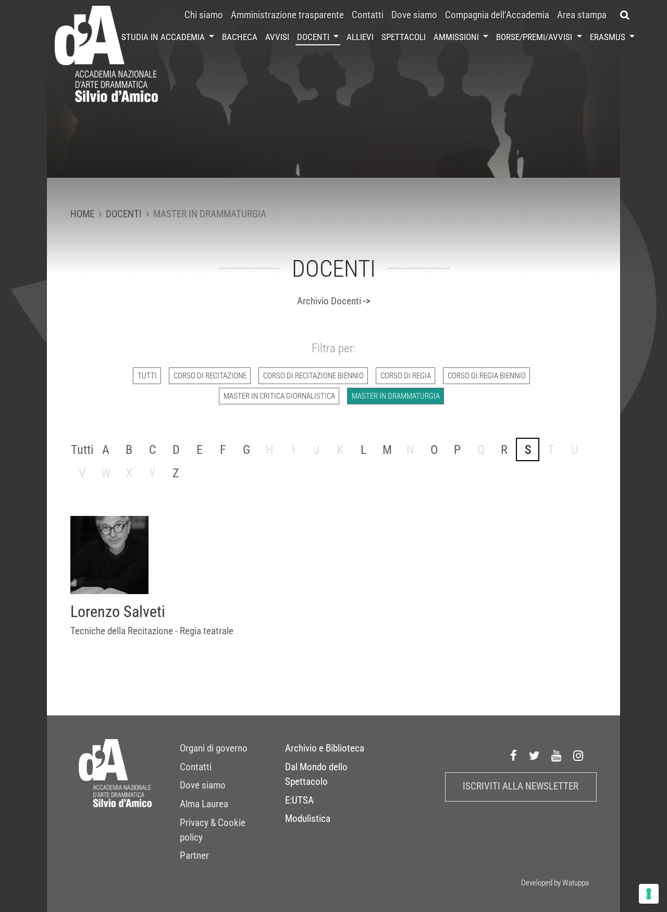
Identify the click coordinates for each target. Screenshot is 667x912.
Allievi (360, 37)
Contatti (368, 15)
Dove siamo (414, 15)
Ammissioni (457, 37)
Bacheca (239, 37)
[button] (624, 15)
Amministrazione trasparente (287, 15)
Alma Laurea (204, 804)
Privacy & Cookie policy (212, 830)
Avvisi (277, 37)
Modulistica (307, 818)
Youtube (556, 756)
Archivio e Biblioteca (324, 748)
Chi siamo (203, 15)
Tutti (147, 375)
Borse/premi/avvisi (535, 37)
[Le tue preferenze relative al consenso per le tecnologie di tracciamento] (649, 894)
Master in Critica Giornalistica (279, 396)
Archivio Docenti (329, 301)
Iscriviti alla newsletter (520, 786)
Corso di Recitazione (210, 375)
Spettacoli (403, 37)
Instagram (578, 756)
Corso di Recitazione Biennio (313, 375)
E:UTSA (299, 800)
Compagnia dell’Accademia (497, 15)
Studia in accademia (164, 37)
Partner (194, 855)
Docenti (314, 37)
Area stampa (582, 15)
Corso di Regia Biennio (487, 375)
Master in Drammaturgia (396, 396)
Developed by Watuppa (555, 883)
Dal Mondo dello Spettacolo (316, 774)
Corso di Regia (405, 375)
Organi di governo (214, 748)
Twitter (534, 756)
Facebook (513, 756)
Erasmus (608, 37)
